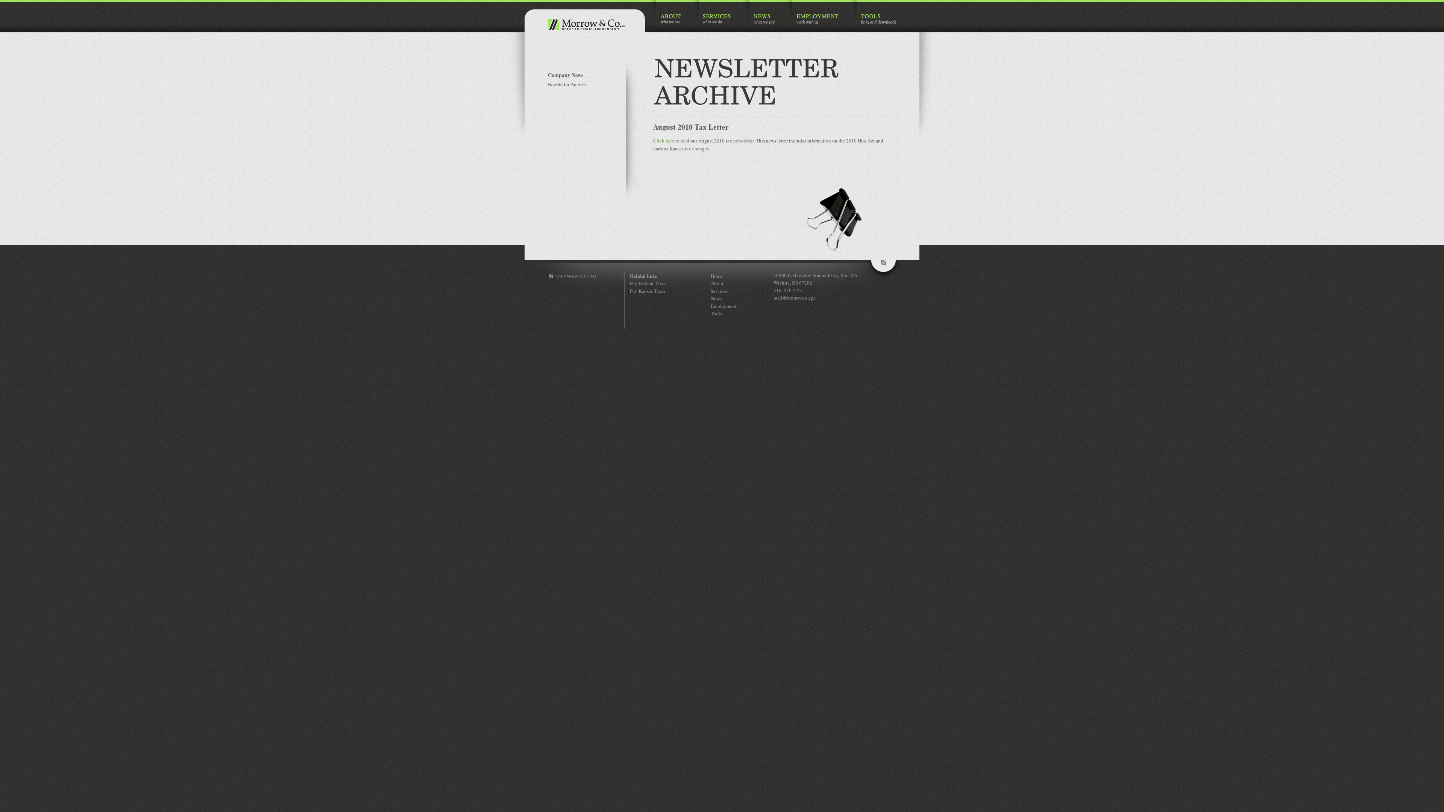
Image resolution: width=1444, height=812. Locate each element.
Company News (565, 75)
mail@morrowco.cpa (795, 297)
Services (719, 291)
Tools (716, 313)
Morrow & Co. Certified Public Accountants (585, 24)
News (716, 298)
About (717, 283)
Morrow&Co (883, 270)
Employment (724, 306)
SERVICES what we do (717, 19)
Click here (663, 140)
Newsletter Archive (567, 84)
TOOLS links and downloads (878, 19)
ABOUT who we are (670, 19)
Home (717, 276)
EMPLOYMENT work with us (817, 19)
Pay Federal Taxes (648, 283)
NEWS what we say (764, 19)
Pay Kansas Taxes (648, 291)
